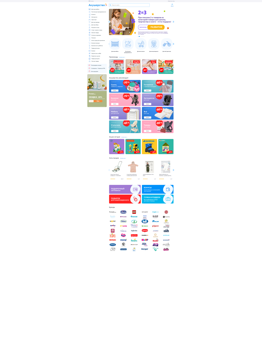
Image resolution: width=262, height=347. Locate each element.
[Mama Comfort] (134, 227)
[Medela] (144, 237)
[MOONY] (123, 241)
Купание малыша (95, 43)
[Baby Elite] (123, 218)
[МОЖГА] (134, 223)
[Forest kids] (112, 213)
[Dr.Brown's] (112, 246)
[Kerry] (166, 241)
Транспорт (94, 19)
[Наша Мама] (144, 223)
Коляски (93, 14)
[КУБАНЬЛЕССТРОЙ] (134, 251)
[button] (173, 22)
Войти (172, 6)
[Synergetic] (144, 227)
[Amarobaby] (123, 246)
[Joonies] (155, 232)
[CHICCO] (123, 213)
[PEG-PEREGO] (123, 251)
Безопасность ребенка (97, 45)
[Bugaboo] (144, 213)
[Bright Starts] (112, 237)
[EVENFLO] (134, 232)
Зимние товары (95, 32)
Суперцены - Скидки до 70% (98, 68)
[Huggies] (112, 241)
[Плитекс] (123, 223)
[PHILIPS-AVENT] (144, 218)
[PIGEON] (155, 227)
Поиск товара (110, 5)
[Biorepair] (144, 251)
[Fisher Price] (134, 237)
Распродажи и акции (96, 65)
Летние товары (95, 61)
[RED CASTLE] (112, 232)
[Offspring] (155, 251)
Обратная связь (171, 1)
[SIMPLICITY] (123, 232)
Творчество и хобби (96, 53)
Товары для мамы (95, 48)
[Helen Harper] (144, 246)
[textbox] (129, 5)
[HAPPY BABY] (166, 213)
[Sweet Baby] (112, 251)
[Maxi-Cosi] (134, 218)
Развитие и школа (95, 56)
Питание (93, 37)
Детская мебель (95, 9)
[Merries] (123, 237)
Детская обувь (95, 24)
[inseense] (155, 237)
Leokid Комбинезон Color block (148, 175)
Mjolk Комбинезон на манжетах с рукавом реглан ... (165, 175)
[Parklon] (155, 223)
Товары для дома (95, 58)
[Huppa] (155, 246)
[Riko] (134, 246)
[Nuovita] (112, 218)
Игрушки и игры (95, 27)
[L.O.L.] (166, 251)
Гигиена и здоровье (96, 35)
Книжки (93, 50)
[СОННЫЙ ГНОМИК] (166, 223)
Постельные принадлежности (98, 11)
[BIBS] (155, 218)
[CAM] (166, 232)
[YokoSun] (112, 227)
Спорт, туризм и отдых (96, 30)
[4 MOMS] (166, 218)
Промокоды (113, 57)
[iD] (166, 246)
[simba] (155, 241)
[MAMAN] (123, 227)
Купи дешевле (94, 71)
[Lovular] (166, 237)
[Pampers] (134, 241)
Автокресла (94, 17)
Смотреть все (121, 57)
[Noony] (112, 223)
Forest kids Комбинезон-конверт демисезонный (132, 175)
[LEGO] (134, 213)
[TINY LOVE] (144, 232)
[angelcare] (155, 213)
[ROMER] (166, 227)
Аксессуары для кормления (98, 40)
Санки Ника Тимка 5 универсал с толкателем (115, 175)
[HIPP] (144, 241)
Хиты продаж (114, 158)
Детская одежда (95, 22)
